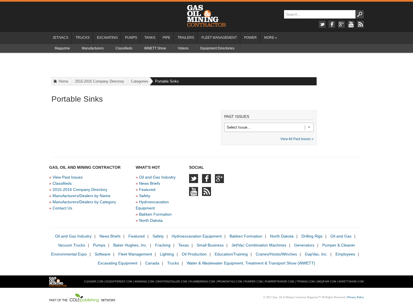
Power (250, 38)
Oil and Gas (340, 236)
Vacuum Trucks (71, 245)
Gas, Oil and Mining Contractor (206, 16)
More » (270, 38)
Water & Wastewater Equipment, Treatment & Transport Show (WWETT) (251, 263)
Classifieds (123, 48)
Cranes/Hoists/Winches (276, 254)
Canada (152, 263)
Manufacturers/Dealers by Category (84, 202)
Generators (304, 245)
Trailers (186, 38)
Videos (183, 48)
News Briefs (149, 183)
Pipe (166, 38)
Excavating (107, 38)
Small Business (210, 245)
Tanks (149, 38)
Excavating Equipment (117, 263)
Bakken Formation (155, 214)
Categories (139, 81)
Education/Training (231, 254)
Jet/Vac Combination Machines (259, 245)
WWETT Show (155, 48)
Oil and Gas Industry (157, 177)
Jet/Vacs (60, 38)
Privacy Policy (355, 297)
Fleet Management (219, 38)
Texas (183, 245)
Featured (147, 189)
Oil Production (194, 254)
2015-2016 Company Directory (99, 81)
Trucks (83, 38)
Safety (144, 195)
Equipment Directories (217, 48)
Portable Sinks (167, 81)
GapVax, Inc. (316, 254)
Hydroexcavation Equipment (197, 236)
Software (102, 254)
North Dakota (151, 220)
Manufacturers (93, 48)
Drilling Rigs (312, 236)
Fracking (163, 245)
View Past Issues (68, 177)
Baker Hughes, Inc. (130, 245)
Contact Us (62, 208)
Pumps (131, 38)
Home (63, 81)
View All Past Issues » (297, 139)
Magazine (62, 48)
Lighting (167, 254)
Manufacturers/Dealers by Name (81, 195)
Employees (345, 254)
